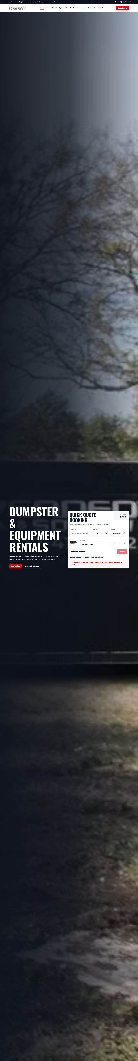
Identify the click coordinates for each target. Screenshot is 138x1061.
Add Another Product (78, 552)
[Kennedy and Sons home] (18, 8)
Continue (122, 552)
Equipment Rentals (65, 8)
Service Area (87, 8)
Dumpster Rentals (51, 8)
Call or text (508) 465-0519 (122, 2)
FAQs (94, 8)
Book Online (77, 8)
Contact (100, 8)
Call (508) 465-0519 (32, 566)
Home (42, 8)
